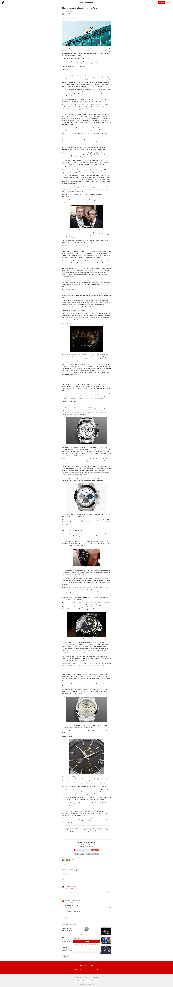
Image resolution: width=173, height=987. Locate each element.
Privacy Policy (96, 946)
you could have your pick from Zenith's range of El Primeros (93, 459)
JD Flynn (67, 886)
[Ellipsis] (110, 886)
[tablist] (68, 874)
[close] (99, 927)
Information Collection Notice (86, 946)
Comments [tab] (65, 874)
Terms (89, 977)
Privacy (85, 977)
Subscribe (161, 2)
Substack (80, 984)
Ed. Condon (67, 13)
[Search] (153, 2)
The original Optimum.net (71, 900)
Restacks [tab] (71, 874)
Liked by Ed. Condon (70, 888)
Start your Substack (83, 980)
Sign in (169, 2)
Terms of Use (93, 944)
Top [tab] (63, 924)
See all (64, 956)
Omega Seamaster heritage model (71, 658)
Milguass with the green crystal (80, 386)
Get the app (93, 980)
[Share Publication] (156, 2)
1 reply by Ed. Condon (71, 896)
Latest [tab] (67, 924)
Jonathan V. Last (70, 941)
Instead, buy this (66, 736)
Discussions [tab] (72, 924)
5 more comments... (66, 917)
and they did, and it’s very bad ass (92, 609)
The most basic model (68, 578)
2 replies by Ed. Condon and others (73, 911)
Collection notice (95, 977)
